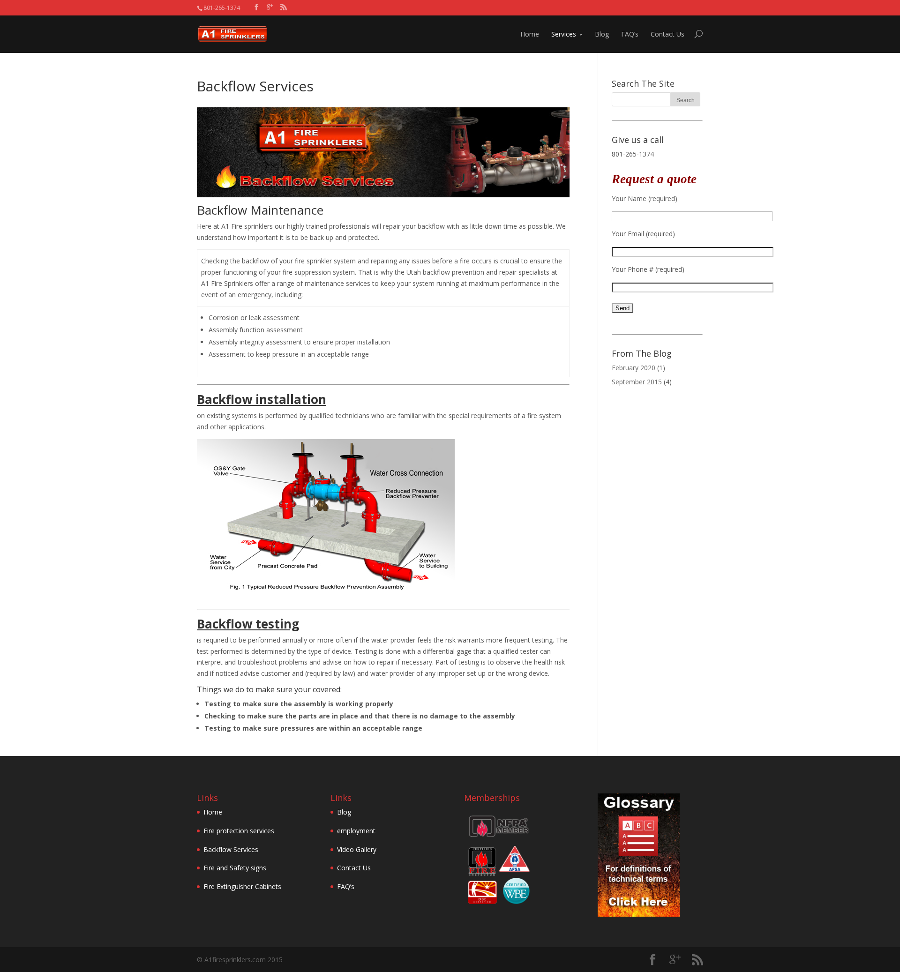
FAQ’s (629, 34)
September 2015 (637, 381)
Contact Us (667, 34)
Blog (602, 34)
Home (529, 34)
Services (563, 34)
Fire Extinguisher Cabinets (242, 886)
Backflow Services (230, 849)
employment (356, 830)
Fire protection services (238, 830)
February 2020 (633, 367)
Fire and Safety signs (234, 867)
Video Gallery (356, 849)
